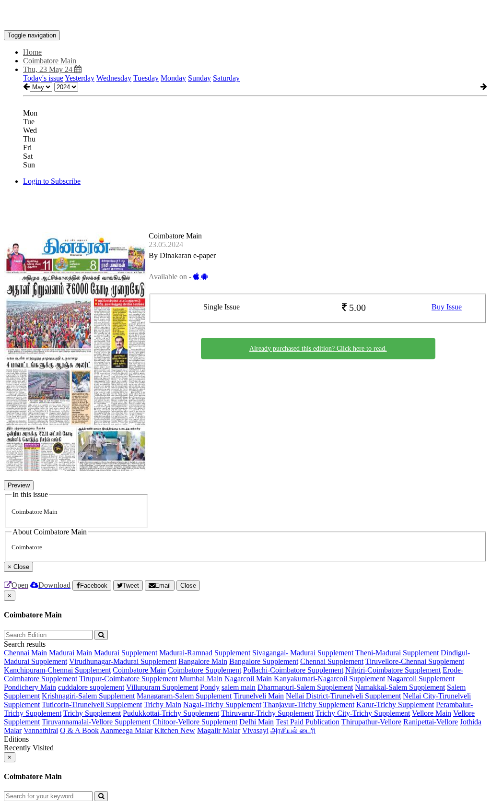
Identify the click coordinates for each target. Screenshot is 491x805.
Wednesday (113, 78)
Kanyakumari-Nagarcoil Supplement (329, 679)
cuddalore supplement (91, 687)
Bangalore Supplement (263, 661)
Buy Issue (447, 307)
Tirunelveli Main (259, 696)
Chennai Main (25, 653)
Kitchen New (174, 730)
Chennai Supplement (331, 661)
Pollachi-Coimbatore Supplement (293, 670)
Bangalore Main (202, 661)
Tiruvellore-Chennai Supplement (414, 661)
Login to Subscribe (52, 181)
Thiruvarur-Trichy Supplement (267, 713)
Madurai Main (71, 653)
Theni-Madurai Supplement (397, 653)
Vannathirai (40, 730)
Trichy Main (162, 704)
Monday (173, 78)
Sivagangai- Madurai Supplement (302, 653)
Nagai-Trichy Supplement (222, 704)
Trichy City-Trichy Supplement (363, 713)
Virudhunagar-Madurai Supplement (122, 661)
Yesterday (79, 78)
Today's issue (43, 78)
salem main (239, 687)
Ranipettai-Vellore (430, 722)
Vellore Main (431, 713)
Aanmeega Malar (126, 730)
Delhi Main (256, 722)
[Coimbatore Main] (245, 16)
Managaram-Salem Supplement (184, 696)
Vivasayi (255, 730)
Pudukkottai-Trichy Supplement (171, 713)
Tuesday (146, 78)
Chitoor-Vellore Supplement (194, 722)
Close (188, 585)
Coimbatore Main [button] (49, 61)
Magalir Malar (218, 730)
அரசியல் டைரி (293, 730)
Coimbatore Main (139, 670)
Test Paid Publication (307, 722)
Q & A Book (79, 730)
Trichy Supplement (92, 713)
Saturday (226, 78)
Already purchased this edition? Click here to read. (318, 348)
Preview (19, 485)
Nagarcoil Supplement (421, 679)
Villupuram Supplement (162, 687)
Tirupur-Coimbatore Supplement (128, 679)
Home (32, 52)
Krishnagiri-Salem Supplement (88, 696)
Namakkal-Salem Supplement (400, 687)
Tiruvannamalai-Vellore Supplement (96, 722)
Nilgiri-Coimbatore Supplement (393, 670)
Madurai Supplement (125, 653)
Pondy (210, 687)
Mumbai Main (200, 679)
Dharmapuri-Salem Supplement (305, 687)
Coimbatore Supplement (204, 670)
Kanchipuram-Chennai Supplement (57, 670)
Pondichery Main (30, 687)
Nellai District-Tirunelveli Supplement (343, 696)
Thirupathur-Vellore (371, 722)
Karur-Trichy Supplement (395, 704)
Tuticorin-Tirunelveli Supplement (92, 704)
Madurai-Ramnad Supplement (204, 653)
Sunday (199, 78)
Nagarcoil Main (248, 679)
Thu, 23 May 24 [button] (48, 69)
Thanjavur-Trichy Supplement (308, 704)
